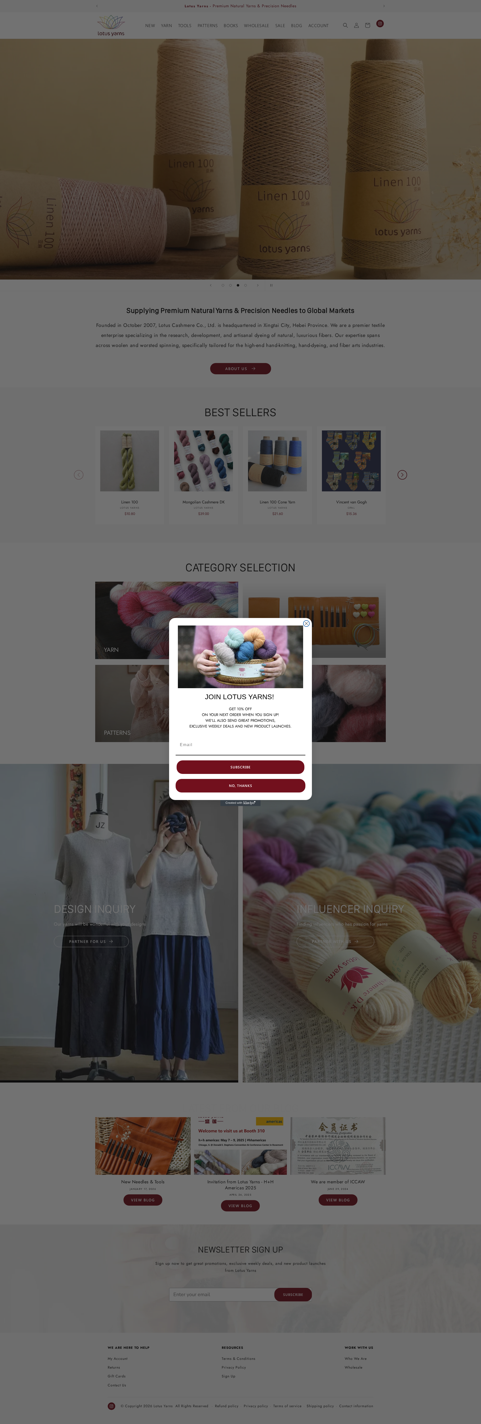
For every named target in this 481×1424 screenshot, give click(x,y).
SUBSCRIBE (240, 767)
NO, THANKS (240, 785)
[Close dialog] (306, 623)
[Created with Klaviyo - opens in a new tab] (240, 803)
